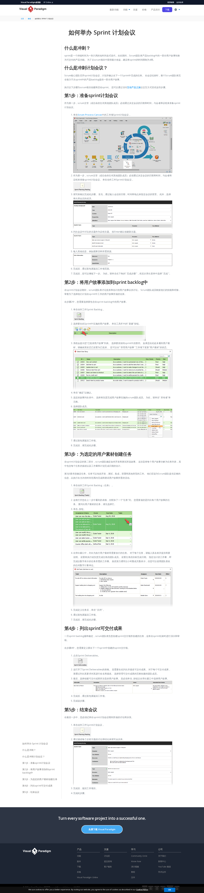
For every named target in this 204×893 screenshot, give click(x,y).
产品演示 (155, 9)
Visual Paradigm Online (87, 877)
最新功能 (114, 9)
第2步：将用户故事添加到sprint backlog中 (38, 771)
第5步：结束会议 (30, 792)
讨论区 (107, 856)
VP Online (47, 2)
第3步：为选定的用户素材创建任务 (39, 779)
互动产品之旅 (134, 87)
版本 (79, 861)
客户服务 (108, 866)
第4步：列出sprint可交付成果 (37, 785)
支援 (135, 9)
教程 (29, 19)
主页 (22, 19)
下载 (167, 9)
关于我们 (162, 856)
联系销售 (171, 2)
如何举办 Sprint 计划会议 (35, 743)
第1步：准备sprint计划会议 (36, 762)
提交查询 (108, 861)
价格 (144, 9)
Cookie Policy (142, 889)
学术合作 (162, 872)
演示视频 (135, 866)
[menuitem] (114, 10)
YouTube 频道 (164, 866)
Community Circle (139, 856)
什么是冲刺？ (29, 750)
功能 (125, 9)
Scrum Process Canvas (90, 114)
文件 (133, 877)
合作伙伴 (179, 2)
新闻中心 (162, 861)
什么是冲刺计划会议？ (33, 756)
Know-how (136, 861)
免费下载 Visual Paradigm (102, 829)
